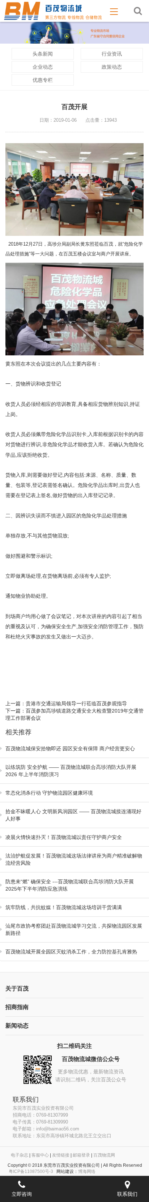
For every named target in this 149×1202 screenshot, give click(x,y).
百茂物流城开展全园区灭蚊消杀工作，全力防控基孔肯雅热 (71, 952)
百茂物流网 (104, 1155)
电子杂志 (19, 1155)
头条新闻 (43, 54)
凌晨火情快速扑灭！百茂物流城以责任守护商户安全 (63, 837)
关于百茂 (17, 988)
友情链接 (60, 1155)
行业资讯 (112, 54)
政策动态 (112, 67)
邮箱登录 (81, 1155)
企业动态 (43, 67)
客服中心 (40, 1155)
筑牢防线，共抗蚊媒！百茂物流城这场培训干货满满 (63, 907)
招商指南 (17, 1007)
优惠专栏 (43, 80)
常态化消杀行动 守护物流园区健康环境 (49, 793)
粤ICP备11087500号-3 (31, 1171)
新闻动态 (17, 1025)
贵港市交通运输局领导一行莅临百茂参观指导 (76, 703)
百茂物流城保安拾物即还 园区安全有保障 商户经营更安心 (70, 748)
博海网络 (86, 1171)
